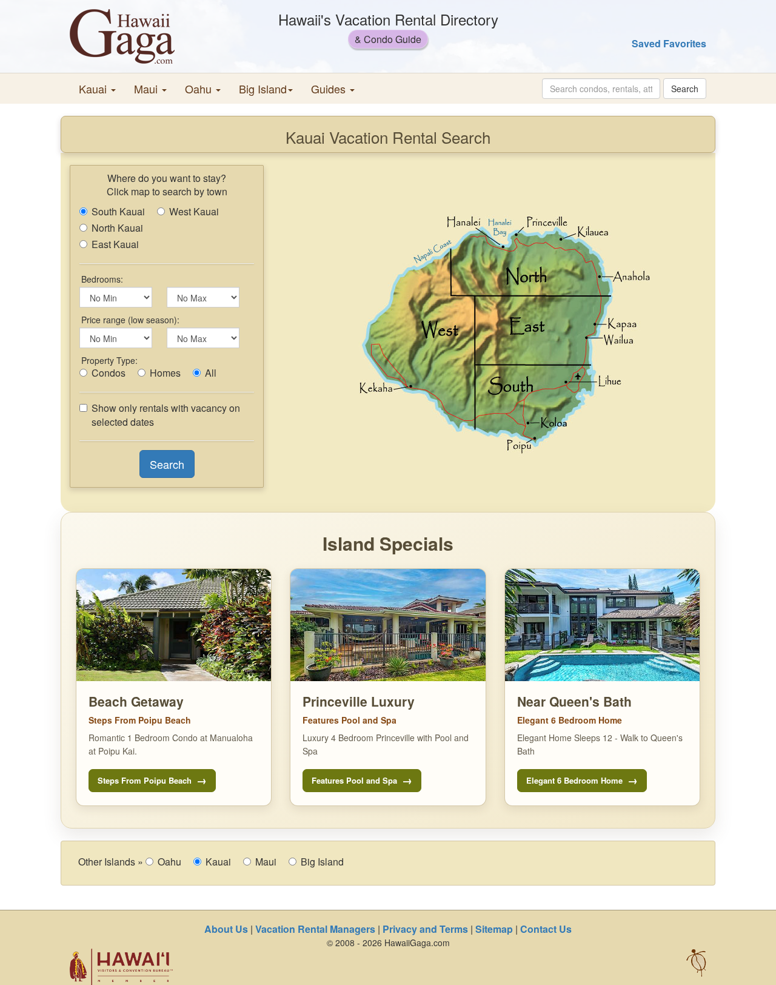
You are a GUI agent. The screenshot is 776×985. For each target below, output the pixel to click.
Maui (265, 862)
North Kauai (117, 228)
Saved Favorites (669, 43)
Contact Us (546, 929)
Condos (108, 373)
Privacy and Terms (425, 929)
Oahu (169, 862)
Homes (165, 373)
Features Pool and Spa (354, 780)
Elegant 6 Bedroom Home (574, 780)
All (210, 373)
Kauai (218, 862)
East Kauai (115, 244)
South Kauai (118, 211)
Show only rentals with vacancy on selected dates (166, 415)
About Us (226, 929)
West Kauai (194, 211)
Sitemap (494, 929)
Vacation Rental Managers (315, 929)
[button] (97, 88)
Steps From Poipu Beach (145, 780)
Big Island (322, 862)
